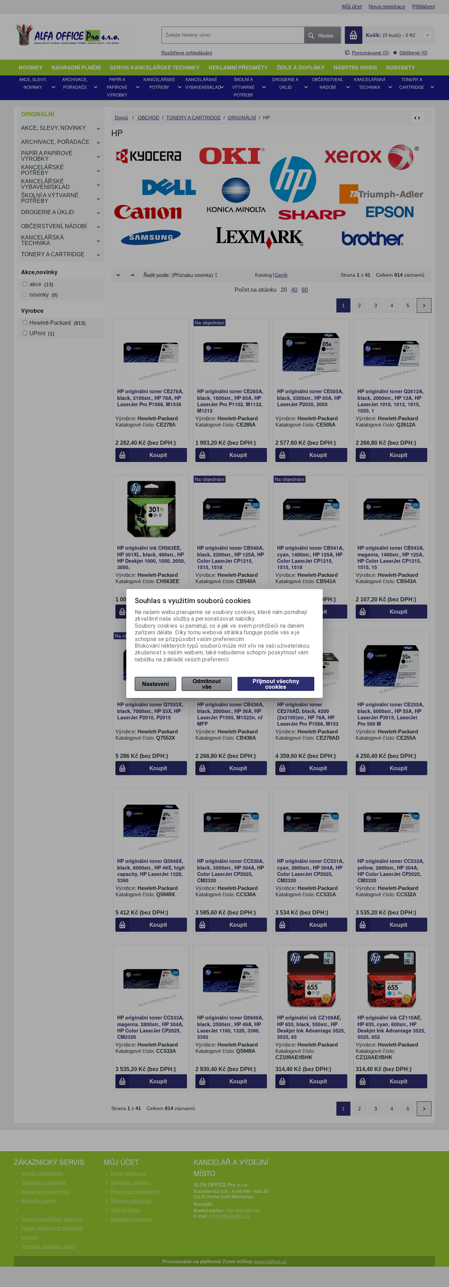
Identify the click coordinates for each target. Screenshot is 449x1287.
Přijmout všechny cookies (276, 684)
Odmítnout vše (207, 684)
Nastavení (155, 684)
